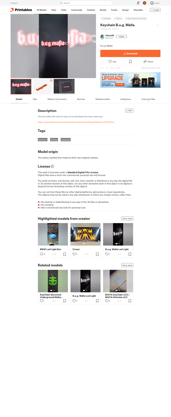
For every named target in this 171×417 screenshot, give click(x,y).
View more (127, 218)
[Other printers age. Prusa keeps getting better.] (130, 80)
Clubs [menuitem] (63, 10)
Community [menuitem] (76, 10)
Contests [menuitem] (91, 10)
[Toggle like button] (41, 254)
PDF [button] (130, 110)
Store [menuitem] (53, 10)
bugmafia (65, 139)
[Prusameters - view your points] (144, 3)
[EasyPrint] (138, 3)
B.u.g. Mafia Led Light (117, 249)
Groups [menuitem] (125, 10)
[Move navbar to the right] (146, 10)
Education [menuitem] (138, 10)
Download (132, 53)
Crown (76, 249)
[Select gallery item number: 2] (52, 243)
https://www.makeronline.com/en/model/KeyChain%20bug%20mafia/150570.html (76, 122)
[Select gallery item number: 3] (55, 243)
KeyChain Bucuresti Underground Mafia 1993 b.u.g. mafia (50, 295)
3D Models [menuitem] (41, 10)
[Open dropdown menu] (157, 24)
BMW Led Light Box (50, 249)
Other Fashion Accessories (136, 18)
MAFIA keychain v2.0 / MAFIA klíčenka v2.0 (117, 295)
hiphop (54, 139)
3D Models (107, 18)
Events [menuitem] (114, 10)
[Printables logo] (21, 10)
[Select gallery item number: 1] (50, 243)
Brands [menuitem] (103, 10)
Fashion (119, 18)
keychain (42, 139)
